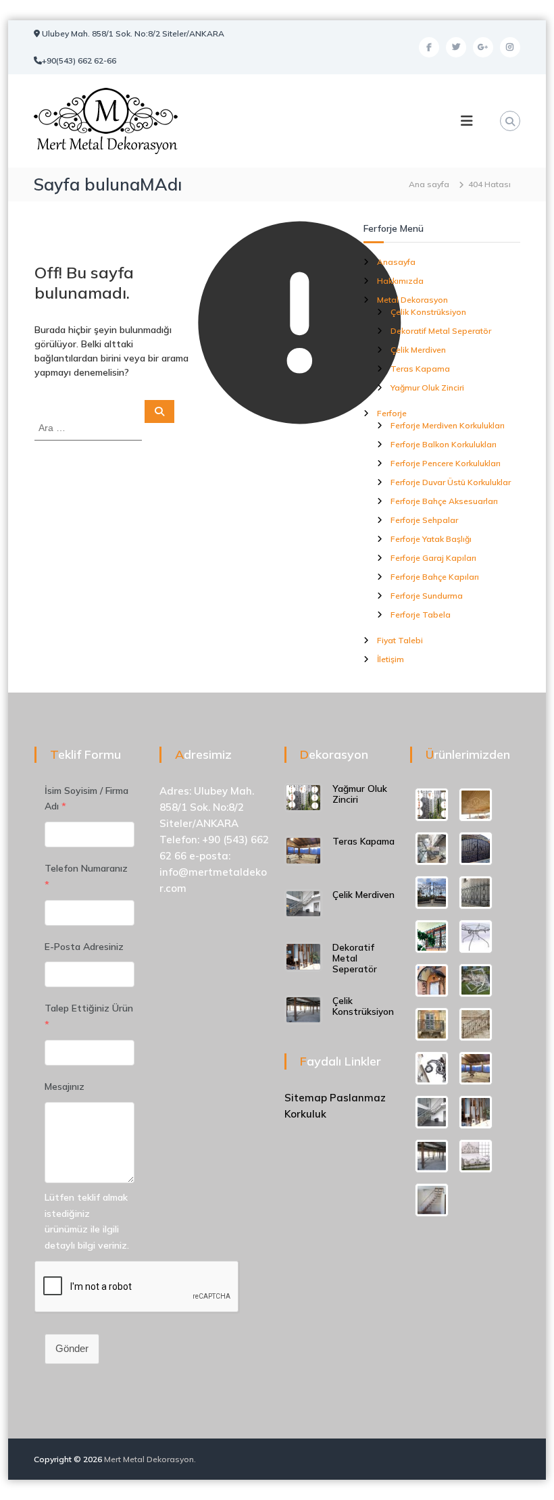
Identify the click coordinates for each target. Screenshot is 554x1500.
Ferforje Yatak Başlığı (431, 539)
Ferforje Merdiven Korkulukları (448, 425)
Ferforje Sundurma (427, 596)
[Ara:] (89, 427)
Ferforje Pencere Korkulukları (446, 463)
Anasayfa (396, 262)
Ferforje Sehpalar (424, 520)
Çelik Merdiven (418, 350)
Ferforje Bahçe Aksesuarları (444, 501)
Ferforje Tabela (421, 614)
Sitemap (305, 1097)
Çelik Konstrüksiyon (428, 312)
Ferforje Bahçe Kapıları (435, 577)
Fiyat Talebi (400, 640)
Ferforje (392, 413)
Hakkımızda (400, 281)
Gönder (72, 1348)
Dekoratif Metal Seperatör (441, 331)
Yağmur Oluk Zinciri (427, 387)
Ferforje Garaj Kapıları (433, 558)
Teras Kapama (420, 369)
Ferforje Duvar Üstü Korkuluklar (451, 482)
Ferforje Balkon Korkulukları (444, 444)
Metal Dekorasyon (412, 300)
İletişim (390, 659)
